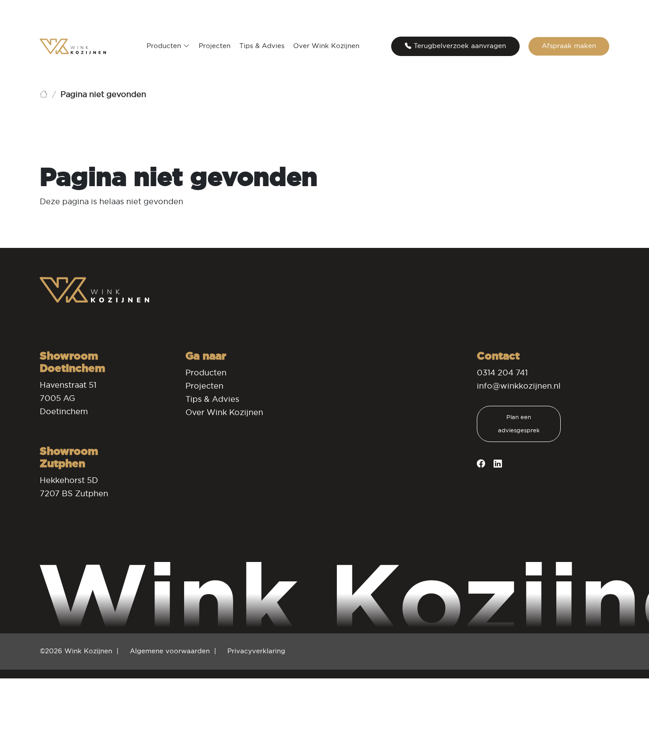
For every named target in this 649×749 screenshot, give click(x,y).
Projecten (214, 45)
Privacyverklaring (256, 651)
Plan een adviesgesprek (519, 424)
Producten (165, 45)
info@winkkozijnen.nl (519, 385)
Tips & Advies (261, 45)
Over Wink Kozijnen (326, 45)
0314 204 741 (502, 372)
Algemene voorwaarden (170, 651)
